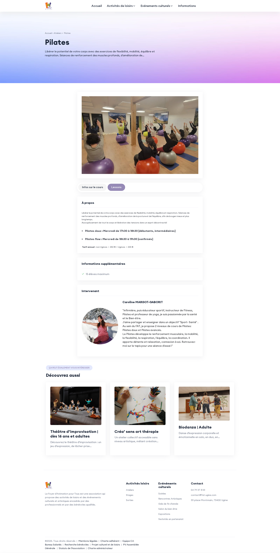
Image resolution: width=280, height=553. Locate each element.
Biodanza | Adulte (195, 427)
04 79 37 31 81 (198, 490)
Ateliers (57, 33)
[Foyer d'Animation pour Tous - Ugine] (48, 5)
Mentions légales (87, 540)
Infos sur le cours (92, 187)
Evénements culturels (155, 6)
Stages (129, 495)
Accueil (96, 6)
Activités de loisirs (120, 6)
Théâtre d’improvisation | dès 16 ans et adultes (74, 434)
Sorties (129, 500)
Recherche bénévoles (77, 544)
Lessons (116, 187)
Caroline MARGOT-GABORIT (143, 302)
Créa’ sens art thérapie (136, 431)
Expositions (164, 514)
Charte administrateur (100, 548)
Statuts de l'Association (72, 548)
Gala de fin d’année (168, 504)
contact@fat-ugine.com (203, 495)
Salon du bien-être (167, 509)
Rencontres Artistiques (170, 499)
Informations (187, 6)
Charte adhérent (109, 540)
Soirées (162, 493)
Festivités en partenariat (170, 519)
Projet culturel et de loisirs (106, 544)
